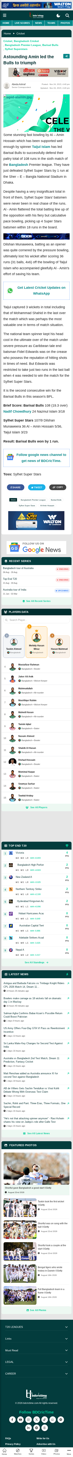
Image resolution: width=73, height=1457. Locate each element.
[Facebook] (12, 1419)
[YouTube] (20, 1419)
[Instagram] (28, 1419)
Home (6, 23)
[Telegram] (36, 1427)
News (38, 23)
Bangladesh (18, 165)
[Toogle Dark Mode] (58, 16)
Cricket (20, 33)
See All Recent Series (38, 601)
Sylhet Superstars (16, 48)
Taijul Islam (41, 147)
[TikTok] (44, 1419)
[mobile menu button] (4, 15)
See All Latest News (38, 1133)
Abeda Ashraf (18, 84)
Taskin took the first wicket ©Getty (51, 1203)
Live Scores (22, 23)
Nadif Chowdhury (17, 411)
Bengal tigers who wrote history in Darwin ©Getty (50, 1269)
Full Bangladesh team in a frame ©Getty (51, 1291)
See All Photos (38, 1310)
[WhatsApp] (52, 1419)
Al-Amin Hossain (47, 506)
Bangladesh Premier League (23, 45)
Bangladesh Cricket (26, 41)
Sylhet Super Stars (27, 506)
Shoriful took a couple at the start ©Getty (52, 1247)
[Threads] (44, 1427)
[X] (36, 1419)
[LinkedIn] (28, 1427)
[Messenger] (60, 1419)
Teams (51, 23)
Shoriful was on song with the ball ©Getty (53, 1225)
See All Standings (34, 962)
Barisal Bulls (50, 45)
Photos (65, 23)
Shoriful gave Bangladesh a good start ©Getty (28, 1188)
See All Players (39, 807)
